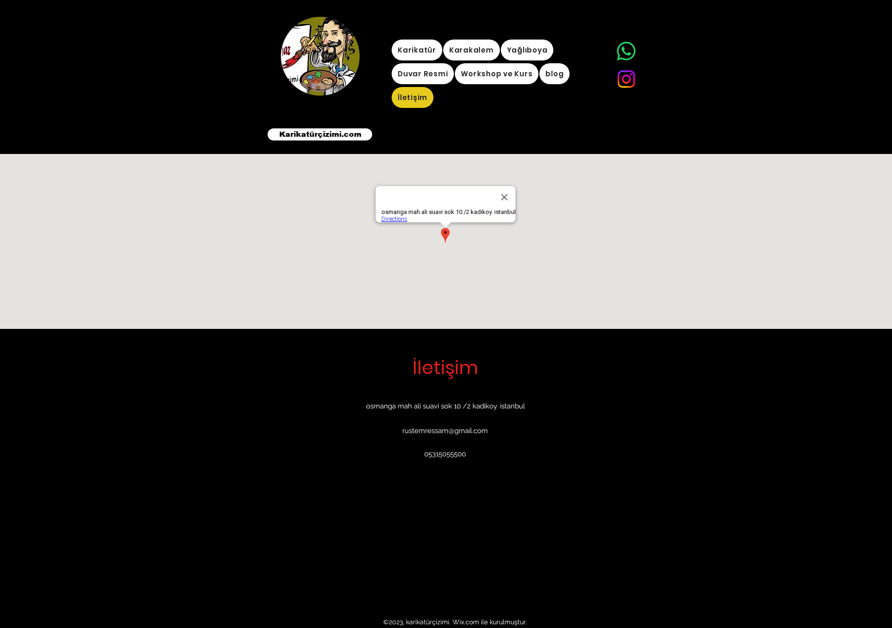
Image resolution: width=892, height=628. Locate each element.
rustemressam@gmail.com (445, 431)
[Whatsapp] (626, 51)
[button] (527, 50)
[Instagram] (626, 79)
